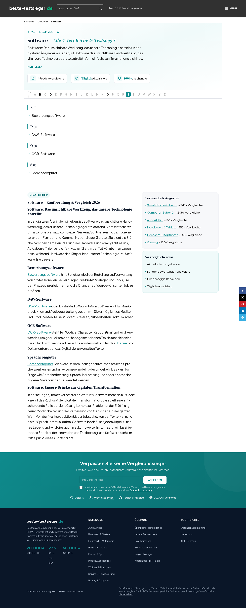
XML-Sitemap (188, 540)
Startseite (29, 21)
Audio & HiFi (155, 220)
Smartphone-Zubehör (162, 205)
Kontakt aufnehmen (146, 547)
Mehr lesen (34, 66)
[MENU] (230, 8)
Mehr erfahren (126, 594)
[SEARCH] (100, 8)
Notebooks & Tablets (161, 227)
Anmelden (155, 479)
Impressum (187, 534)
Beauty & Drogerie (98, 580)
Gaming (152, 242)
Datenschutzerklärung (141, 490)
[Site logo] (30, 8)
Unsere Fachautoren (146, 534)
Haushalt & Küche (97, 547)
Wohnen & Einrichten (99, 567)
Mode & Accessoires (99, 560)
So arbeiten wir (143, 540)
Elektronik (42, 21)
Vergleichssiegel (143, 554)
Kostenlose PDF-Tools (147, 560)
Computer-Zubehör (160, 212)
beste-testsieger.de (45, 591)
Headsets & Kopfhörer (162, 235)
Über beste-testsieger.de (148, 527)
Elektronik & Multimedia (101, 540)
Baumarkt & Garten (99, 534)
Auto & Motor (95, 527)
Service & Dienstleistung (101, 573)
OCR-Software (51, 154)
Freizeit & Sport (96, 554)
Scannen (122, 343)
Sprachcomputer (51, 173)
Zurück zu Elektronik (45, 32)
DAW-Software (51, 135)
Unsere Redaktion (103, 497)
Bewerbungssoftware (51, 115)
